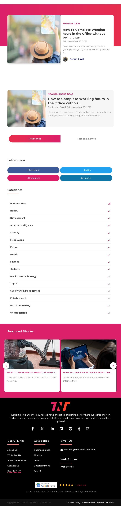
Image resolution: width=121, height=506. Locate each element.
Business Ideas (42, 450)
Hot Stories (35, 138)
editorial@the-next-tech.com (79, 449)
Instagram (34, 178)
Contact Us (13, 465)
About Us (12, 450)
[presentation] (6, 365)
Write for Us (14, 455)
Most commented (86, 138)
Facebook (33, 170)
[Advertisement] (61, 76)
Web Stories (67, 466)
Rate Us (81, 485)
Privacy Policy (88, 503)
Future (37, 460)
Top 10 (37, 471)
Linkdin (87, 178)
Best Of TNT (14, 471)
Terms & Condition (105, 503)
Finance (38, 455)
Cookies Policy (73, 503)
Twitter (87, 170)
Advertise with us (17, 460)
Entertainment (42, 465)
